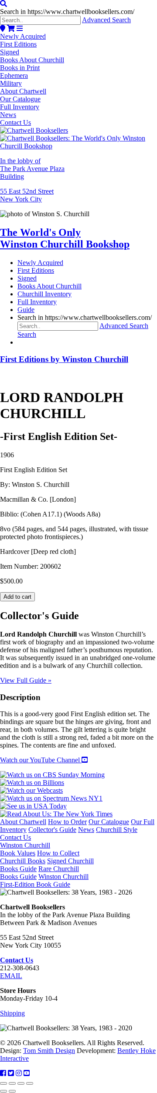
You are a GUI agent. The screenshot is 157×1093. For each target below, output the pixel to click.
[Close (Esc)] (29, 1083)
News (8, 114)
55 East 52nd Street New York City (27, 195)
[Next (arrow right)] (12, 1091)
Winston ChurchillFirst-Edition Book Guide (44, 880)
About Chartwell (23, 91)
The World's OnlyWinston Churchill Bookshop (65, 238)
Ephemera (14, 75)
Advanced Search (106, 19)
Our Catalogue (20, 99)
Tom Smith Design (49, 1050)
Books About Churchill (32, 60)
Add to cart (17, 596)
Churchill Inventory (44, 294)
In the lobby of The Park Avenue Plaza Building (32, 168)
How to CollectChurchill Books (39, 857)
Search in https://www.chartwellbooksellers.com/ (67, 11)
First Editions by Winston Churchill (64, 359)
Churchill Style (116, 829)
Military (11, 83)
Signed (9, 52)
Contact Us (15, 122)
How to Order (67, 821)
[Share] (20, 1083)
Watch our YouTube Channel (41, 760)
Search (26, 334)
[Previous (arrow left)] (3, 1091)
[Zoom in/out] (3, 1083)
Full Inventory (19, 107)
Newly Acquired (23, 36)
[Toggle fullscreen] (12, 1083)
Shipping (12, 1013)
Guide (25, 309)
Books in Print (20, 67)
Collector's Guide (52, 829)
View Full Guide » (25, 680)
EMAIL (11, 975)
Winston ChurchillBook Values (25, 849)
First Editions (18, 44)
